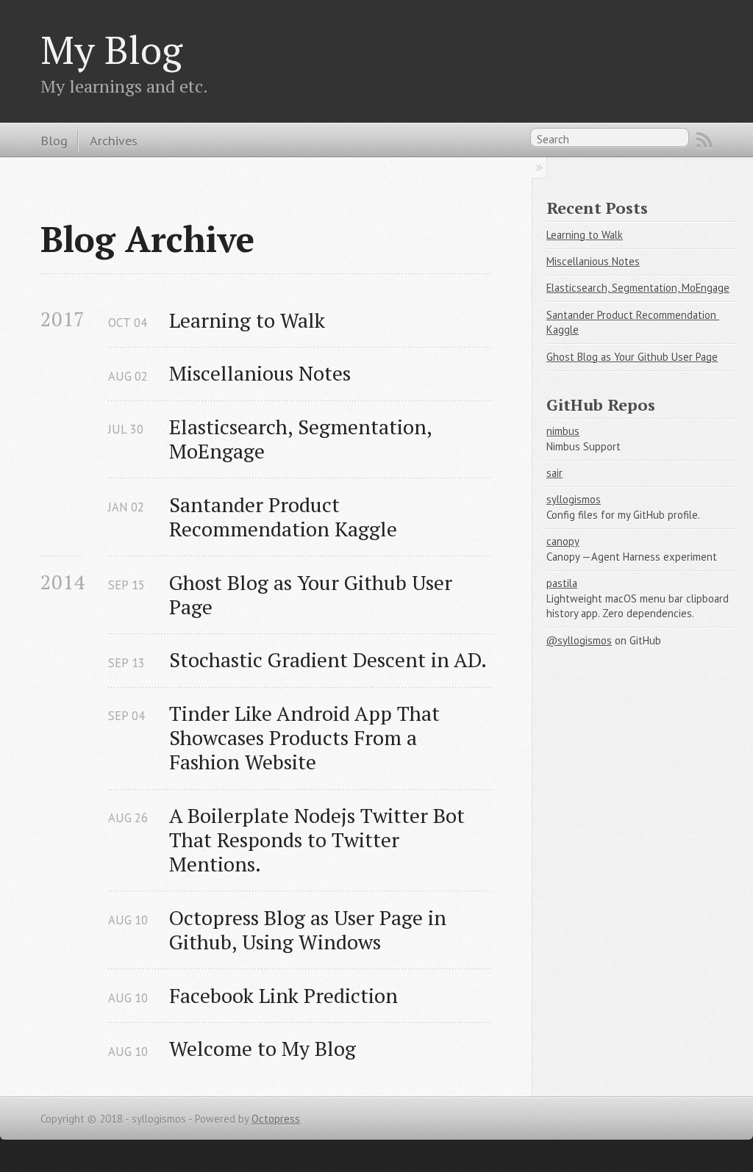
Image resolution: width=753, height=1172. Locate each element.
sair (554, 473)
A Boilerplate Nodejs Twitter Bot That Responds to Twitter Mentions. (319, 839)
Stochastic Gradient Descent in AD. (328, 659)
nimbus (562, 431)
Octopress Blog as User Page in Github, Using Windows (310, 929)
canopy (562, 541)
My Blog (111, 49)
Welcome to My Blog (262, 1048)
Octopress (275, 1119)
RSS (704, 140)
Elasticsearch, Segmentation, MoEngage (303, 438)
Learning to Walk (247, 320)
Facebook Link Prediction (283, 995)
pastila (561, 583)
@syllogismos (579, 640)
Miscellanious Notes (260, 373)
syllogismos (573, 499)
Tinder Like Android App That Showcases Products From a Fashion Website (307, 737)
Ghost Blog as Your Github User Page (313, 594)
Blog (54, 140)
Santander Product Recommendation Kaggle (283, 516)
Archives (114, 140)
